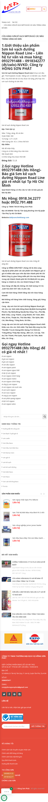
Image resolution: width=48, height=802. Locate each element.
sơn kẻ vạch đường (9, 467)
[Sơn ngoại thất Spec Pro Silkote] (6, 504)
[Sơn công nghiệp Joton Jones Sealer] (6, 529)
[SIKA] (13, 638)
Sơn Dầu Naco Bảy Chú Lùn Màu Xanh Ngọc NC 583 (28, 538)
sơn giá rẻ (6, 457)
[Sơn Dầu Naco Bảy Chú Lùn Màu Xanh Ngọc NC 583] (6, 542)
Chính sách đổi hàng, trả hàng (12, 753)
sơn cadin (6, 438)
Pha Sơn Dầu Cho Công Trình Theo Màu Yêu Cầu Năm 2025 (28, 615)
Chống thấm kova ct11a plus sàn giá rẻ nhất (28, 563)
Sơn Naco (6, 477)
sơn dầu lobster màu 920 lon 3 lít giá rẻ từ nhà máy (28, 593)
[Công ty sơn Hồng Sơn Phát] (11, 8)
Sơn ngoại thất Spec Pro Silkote (25, 500)
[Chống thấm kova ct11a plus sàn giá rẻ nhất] (6, 564)
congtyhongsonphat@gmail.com (15, 687)
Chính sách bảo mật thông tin (12, 757)
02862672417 (6, 680)
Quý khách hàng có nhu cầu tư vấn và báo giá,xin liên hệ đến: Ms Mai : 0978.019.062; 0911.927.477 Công (27, 570)
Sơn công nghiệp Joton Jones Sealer (26, 525)
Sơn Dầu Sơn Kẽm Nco (10, 448)
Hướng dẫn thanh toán (10, 764)
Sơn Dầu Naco (8, 443)
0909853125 (8, 773)
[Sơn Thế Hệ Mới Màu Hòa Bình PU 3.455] (6, 516)
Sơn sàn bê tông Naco (10, 481)
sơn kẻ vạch (7, 462)
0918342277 (8, 777)
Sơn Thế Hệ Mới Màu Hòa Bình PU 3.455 (28, 512)
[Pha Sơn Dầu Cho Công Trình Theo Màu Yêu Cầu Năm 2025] (6, 615)
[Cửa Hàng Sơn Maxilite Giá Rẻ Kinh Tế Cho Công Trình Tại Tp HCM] (6, 579)
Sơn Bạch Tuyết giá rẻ (10, 433)
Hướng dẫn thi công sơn (11, 429)
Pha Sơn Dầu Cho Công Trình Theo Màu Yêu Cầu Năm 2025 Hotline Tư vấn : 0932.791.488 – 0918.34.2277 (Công (29, 622)
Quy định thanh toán (9, 760)
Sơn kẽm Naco (8, 472)
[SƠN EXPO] (35, 639)
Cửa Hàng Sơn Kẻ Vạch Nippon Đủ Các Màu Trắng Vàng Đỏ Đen (23, 37)
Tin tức (5, 486)
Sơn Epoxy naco (8, 453)
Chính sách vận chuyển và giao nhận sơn (16, 750)
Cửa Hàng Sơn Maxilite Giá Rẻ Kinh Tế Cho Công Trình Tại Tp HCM (27, 579)
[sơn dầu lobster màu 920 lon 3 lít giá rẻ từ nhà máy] (6, 600)
